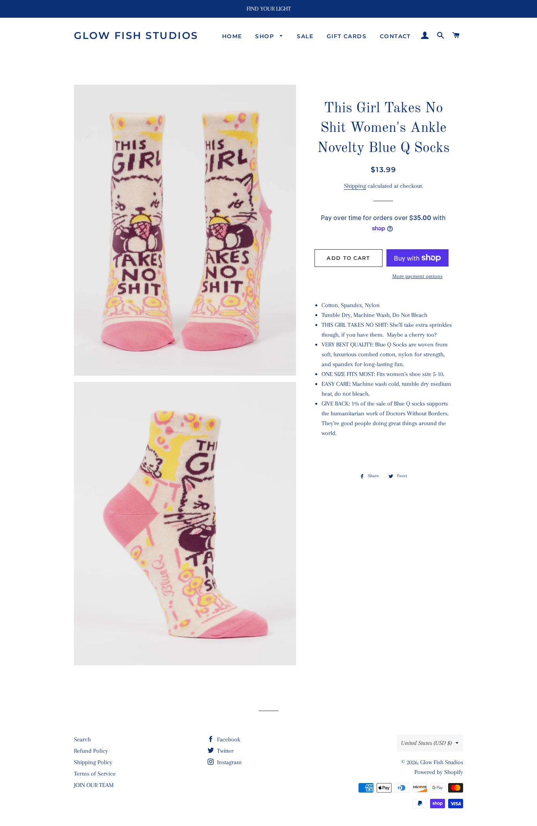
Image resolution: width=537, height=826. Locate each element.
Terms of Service (95, 773)
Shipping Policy (93, 762)
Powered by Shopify (438, 772)
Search (82, 739)
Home (232, 36)
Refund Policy (91, 750)
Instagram (228, 762)
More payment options (417, 276)
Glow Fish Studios (136, 35)
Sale (305, 36)
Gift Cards (346, 36)
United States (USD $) (426, 742)
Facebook (227, 739)
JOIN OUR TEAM (94, 785)
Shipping (355, 185)
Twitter (224, 750)
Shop (265, 36)
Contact (395, 36)
